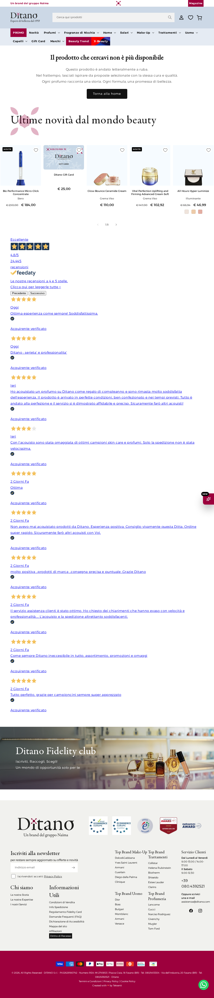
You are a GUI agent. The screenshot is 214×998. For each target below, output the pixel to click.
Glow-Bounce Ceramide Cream (107, 191)
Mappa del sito (58, 926)
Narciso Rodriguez (159, 914)
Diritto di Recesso (60, 935)
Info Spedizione (58, 907)
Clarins (152, 887)
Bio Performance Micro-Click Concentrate (21, 192)
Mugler (152, 923)
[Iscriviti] (73, 868)
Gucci (151, 909)
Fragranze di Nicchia (79, 32)
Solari (124, 32)
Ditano (115, 976)
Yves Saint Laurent (126, 862)
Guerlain (120, 872)
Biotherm (154, 872)
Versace (119, 923)
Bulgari (119, 909)
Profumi (50, 32)
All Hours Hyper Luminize (193, 191)
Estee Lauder (156, 882)
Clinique (120, 881)
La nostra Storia (19, 894)
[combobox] (113, 17)
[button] (51, 32)
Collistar (153, 863)
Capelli (18, 41)
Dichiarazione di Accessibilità (66, 921)
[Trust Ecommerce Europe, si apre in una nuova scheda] (98, 825)
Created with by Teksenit (107, 985)
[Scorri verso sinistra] (97, 224)
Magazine (196, 3)
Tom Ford (154, 928)
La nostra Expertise (21, 899)
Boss (117, 904)
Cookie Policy (127, 981)
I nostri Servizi (18, 904)
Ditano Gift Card (64, 174)
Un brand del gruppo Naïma (29, 3)
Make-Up (143, 32)
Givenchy (153, 919)
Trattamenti (167, 32)
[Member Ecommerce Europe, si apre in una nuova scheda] (121, 825)
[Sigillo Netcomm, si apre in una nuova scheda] (145, 825)
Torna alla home (107, 94)
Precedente (19, 293)
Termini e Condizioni (90, 981)
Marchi (55, 41)
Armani (119, 867)
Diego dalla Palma (126, 877)
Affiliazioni (55, 931)
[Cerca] (170, 17)
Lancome (154, 904)
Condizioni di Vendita (62, 902)
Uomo (189, 32)
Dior (117, 899)
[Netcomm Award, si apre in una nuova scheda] (168, 825)
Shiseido (153, 877)
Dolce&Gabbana (125, 857)
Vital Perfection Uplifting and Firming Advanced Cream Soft (150, 192)
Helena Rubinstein (159, 867)
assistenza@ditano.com (195, 901)
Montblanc (121, 914)
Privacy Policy (53, 876)
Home (107, 32)
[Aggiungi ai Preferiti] (36, 150)
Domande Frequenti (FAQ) (65, 916)
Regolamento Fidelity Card (65, 911)
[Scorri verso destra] (116, 224)
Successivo (37, 293)
